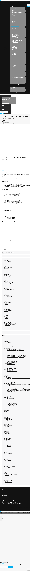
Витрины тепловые (7, 439)
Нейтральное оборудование (7, 347)
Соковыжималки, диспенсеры (9, 479)
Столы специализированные (9, 394)
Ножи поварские (10, 444)
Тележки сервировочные (10, 398)
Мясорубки (6, 473)
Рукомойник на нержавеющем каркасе (12, 361)
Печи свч (5, 412)
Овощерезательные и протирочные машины (11, 474)
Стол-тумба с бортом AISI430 (10, 392)
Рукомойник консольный (10, 360)
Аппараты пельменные (8, 465)
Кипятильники (6, 341)
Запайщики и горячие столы (9, 450)
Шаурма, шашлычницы (8, 433)
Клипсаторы (6, 452)
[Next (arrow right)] (1, 520)
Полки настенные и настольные (9, 369)
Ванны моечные (7, 348)
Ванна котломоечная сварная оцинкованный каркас (14, 349)
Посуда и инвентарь (8, 440)
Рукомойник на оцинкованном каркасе (12, 362)
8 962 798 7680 (8, 503)
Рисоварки (6, 429)
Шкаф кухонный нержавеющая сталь (12, 403)
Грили (6, 422)
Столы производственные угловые (11, 382)
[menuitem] (17, 5)
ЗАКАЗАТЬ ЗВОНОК (5, 2)
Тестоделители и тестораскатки (9, 457)
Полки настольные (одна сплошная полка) (12, 374)
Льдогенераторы (7, 461)
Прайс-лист (3, 170)
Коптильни (6, 427)
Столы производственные (8, 383)
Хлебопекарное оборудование (8, 453)
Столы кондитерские (9, 396)
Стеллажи (6, 376)
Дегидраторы (7, 424)
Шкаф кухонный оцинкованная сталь (12, 404)
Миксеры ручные (7, 472)
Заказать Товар (4, 163)
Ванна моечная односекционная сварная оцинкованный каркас (15, 354)
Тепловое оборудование (7, 418)
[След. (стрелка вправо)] (1, 517)
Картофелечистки (7, 467)
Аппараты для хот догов (8, 419)
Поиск (3, 253)
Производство (6, 498)
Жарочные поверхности (8, 425)
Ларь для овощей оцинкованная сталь (12, 401)
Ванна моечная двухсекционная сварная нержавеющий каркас (15, 350)
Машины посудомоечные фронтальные (10, 346)
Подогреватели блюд (8, 408)
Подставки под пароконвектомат (11, 368)
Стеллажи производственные (9, 377)
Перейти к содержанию (3, 0)
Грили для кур (7, 410)
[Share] (1, 518)
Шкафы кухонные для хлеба (10, 405)
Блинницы (6, 420)
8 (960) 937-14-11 (4, 504)
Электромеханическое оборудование (9, 464)
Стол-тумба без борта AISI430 (11, 391)
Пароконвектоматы (8, 455)
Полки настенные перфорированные (12, 371)
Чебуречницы (7, 432)
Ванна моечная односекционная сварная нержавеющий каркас (15, 353)
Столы (6, 381)
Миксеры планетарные (8, 471)
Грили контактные (7, 423)
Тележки (6, 397)
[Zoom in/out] (2, 518)
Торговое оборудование (7, 434)
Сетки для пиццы (6, 417)
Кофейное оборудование (7, 342)
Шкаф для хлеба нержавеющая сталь (12, 402)
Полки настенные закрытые (10, 370)
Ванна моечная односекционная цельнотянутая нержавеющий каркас (16, 355)
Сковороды (9, 446)
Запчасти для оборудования (7, 340)
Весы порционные (9, 436)
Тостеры (6, 411)
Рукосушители (7, 415)
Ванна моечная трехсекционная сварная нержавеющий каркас (15, 357)
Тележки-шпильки (9, 399)
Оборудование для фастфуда (8, 409)
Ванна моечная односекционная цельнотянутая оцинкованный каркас (16, 356)
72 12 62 (12, 503)
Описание (5, 168)
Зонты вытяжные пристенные (11, 364)
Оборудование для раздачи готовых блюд (9, 406)
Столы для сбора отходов (10, 395)
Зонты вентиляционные (8, 363)
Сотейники (9, 447)
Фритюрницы (7, 431)
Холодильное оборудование (7, 460)
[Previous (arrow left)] (0, 520)
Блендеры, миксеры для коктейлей (10, 466)
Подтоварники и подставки (9, 367)
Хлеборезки (6, 459)
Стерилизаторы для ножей (8, 480)
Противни (6, 375)
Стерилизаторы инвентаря (8, 416)
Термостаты (6, 430)
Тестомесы (6, 458)
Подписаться (4, 333)
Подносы (9, 445)
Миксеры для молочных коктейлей (10, 339)
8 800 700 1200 (4, 503)
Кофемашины (7, 343)
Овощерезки (7, 475)
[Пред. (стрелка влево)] (0, 517)
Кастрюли (9, 443)
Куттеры (6, 468)
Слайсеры (6, 478)
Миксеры (6, 454)
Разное (5, 413)
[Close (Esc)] (0, 518)
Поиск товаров (4, 252)
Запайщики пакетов (8, 451)
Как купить (5, 497)
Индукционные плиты (8, 426)
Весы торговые (9, 437)
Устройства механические (8, 482)
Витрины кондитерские (8, 438)
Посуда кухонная (9, 448)
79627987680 (2, 563)
